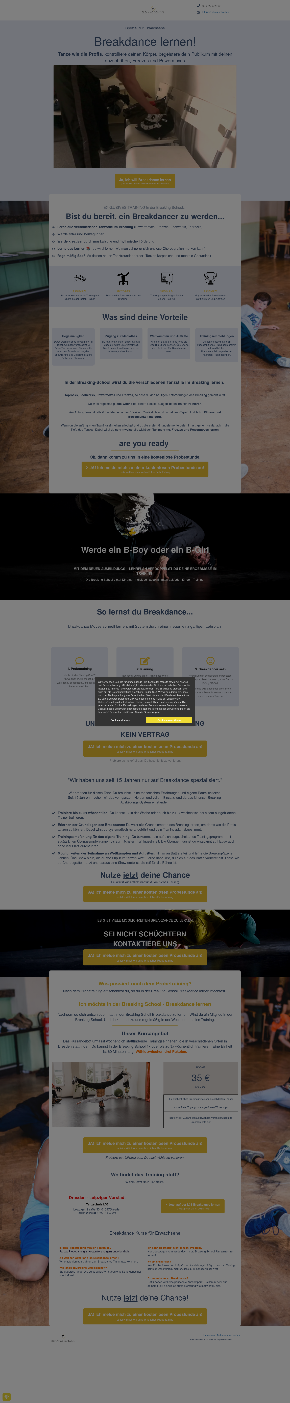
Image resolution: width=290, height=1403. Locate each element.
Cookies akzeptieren (169, 720)
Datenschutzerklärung (229, 1335)
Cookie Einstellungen (147, 712)
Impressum (209, 1335)
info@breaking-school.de (215, 12)
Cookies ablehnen (121, 720)
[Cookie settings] (7, 1397)
